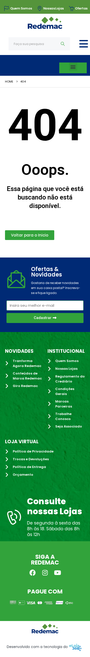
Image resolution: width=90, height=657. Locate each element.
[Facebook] (32, 572)
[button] (73, 66)
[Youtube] (57, 572)
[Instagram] (45, 572)
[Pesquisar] (63, 44)
